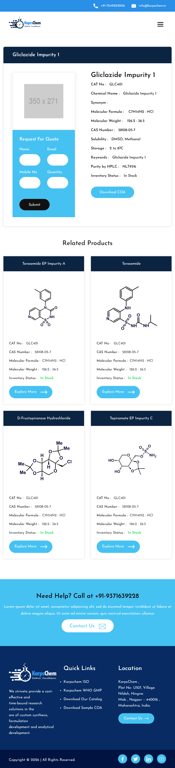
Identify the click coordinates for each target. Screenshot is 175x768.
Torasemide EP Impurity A (43, 264)
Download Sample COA (83, 708)
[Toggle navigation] (159, 23)
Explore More (26, 392)
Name (24, 149)
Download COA (112, 192)
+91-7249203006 (113, 6)
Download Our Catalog (83, 699)
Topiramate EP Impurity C (131, 418)
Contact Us (82, 626)
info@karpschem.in (152, 6)
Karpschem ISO (76, 682)
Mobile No (28, 172)
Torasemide (131, 264)
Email (51, 149)
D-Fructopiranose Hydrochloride (43, 418)
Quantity (54, 172)
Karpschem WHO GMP (83, 690)
